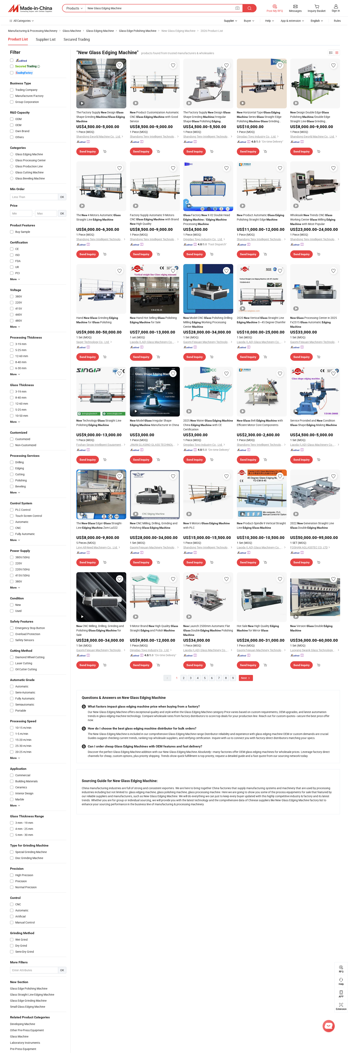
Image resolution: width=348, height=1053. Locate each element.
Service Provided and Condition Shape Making (313, 423)
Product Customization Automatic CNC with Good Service (154, 116)
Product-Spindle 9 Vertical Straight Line (261, 525)
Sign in (336, 10)
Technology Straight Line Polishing (98, 423)
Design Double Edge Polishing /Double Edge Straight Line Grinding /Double (311, 116)
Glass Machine (19, 1036)
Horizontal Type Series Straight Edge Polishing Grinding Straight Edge (261, 116)
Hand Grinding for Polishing (97, 320)
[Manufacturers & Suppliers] (30, 8)
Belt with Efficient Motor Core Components (260, 423)
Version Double (311, 628)
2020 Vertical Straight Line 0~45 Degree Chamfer (261, 320)
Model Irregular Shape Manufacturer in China (154, 423)
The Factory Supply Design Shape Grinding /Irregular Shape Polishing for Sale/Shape (206, 116)
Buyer (247, 21)
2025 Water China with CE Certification (208, 425)
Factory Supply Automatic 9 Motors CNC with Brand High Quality (154, 219)
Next (244, 678)
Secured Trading (77, 39)
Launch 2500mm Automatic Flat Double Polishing (208, 630)
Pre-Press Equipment (23, 1049)
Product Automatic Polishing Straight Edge (260, 217)
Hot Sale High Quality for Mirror (258, 628)
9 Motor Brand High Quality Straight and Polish (154, 628)
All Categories (22, 21)
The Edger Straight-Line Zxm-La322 (99, 525)
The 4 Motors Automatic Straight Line (98, 217)
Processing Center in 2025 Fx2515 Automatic (313, 322)
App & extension (291, 21)
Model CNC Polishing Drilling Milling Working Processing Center (207, 322)
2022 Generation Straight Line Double (312, 525)
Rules (337, 21)
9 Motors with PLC (206, 525)
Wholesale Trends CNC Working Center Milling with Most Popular (312, 219)
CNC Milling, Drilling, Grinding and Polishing (153, 525)
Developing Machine (22, 1024)
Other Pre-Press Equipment (27, 1030)
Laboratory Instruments (25, 1043)
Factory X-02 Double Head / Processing (206, 219)
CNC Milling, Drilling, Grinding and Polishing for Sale (100, 630)
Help (268, 21)
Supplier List (46, 39)
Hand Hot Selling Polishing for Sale (153, 320)
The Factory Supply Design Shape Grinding (100, 116)
